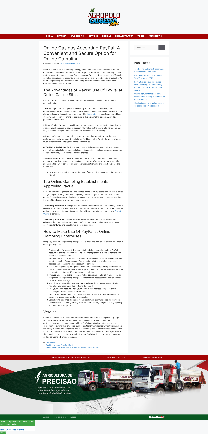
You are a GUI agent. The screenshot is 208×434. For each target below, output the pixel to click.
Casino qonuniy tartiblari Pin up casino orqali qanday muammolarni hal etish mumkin (149, 96)
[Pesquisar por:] (146, 47)
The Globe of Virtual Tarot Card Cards (59, 345)
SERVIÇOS (93, 36)
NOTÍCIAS (106, 36)
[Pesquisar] (161, 47)
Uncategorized (51, 343)
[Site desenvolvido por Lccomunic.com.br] (157, 418)
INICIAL (49, 36)
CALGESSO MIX (77, 36)
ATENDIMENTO (155, 36)
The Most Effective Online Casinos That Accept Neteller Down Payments (72, 347)
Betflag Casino (93, 114)
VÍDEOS (140, 36)
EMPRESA (61, 36)
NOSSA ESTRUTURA (124, 36)
